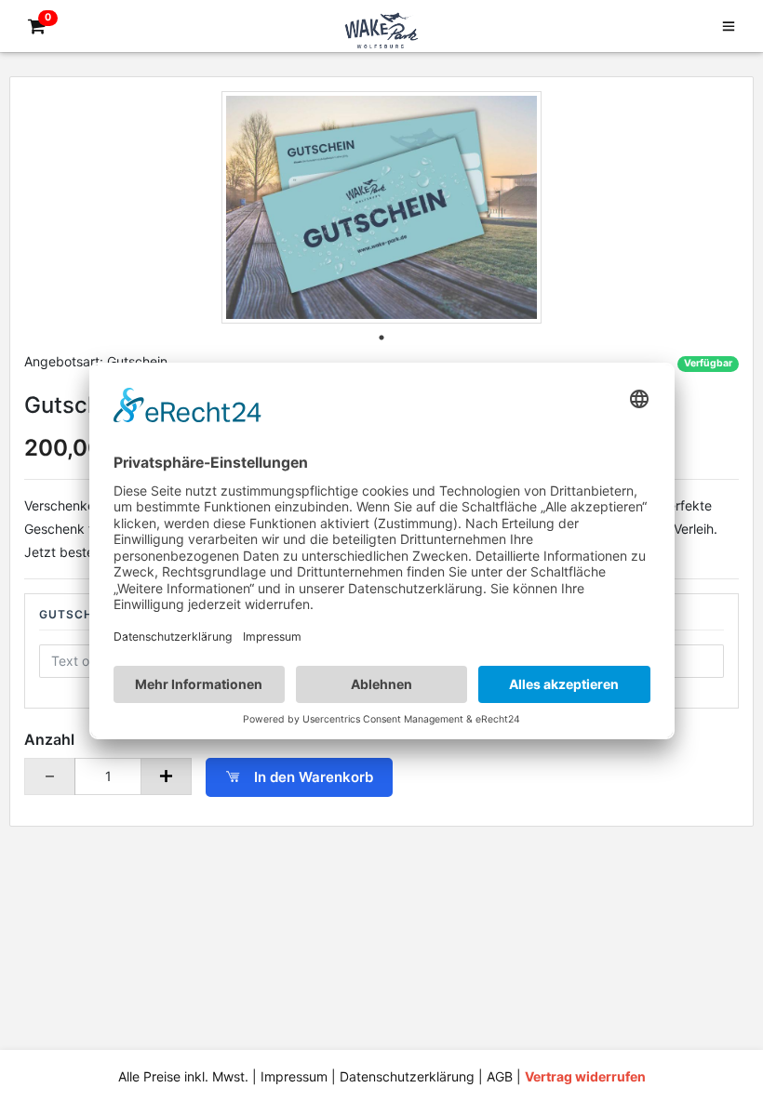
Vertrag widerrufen (585, 1076)
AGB (500, 1076)
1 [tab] (381, 337)
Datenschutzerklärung (407, 1076)
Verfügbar (708, 363)
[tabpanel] (381, 207)
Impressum (294, 1076)
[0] (33, 27)
